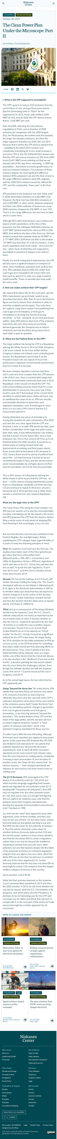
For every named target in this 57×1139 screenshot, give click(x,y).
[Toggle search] (3, 3)
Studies (5, 1089)
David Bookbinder (22, 43)
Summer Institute (34, 1096)
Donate (31, 1099)
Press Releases (33, 1071)
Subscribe (32, 1102)
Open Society (33, 1053)
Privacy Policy (48, 1125)
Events (30, 1089)
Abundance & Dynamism (37, 1060)
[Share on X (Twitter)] (23, 89)
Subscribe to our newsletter (14, 1112)
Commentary (7, 1093)
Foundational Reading (10, 1106)
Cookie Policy (35, 1125)
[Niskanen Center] (28, 3)
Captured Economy (35, 1063)
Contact (31, 1106)
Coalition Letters (34, 1078)
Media (4, 1096)
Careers (31, 1093)
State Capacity (33, 1056)
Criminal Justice (8, 1074)
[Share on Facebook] (12, 89)
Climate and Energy (9, 1071)
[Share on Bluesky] (28, 89)
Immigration (6, 1078)
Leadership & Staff (8, 1056)
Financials (6, 1060)
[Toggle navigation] (53, 3)
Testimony (32, 1074)
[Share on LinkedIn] (17, 89)
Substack (5, 1102)
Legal (30, 1081)
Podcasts (5, 1099)
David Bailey (8, 43)
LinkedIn (12, 1117)
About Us (5, 1053)
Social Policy (6, 1081)
